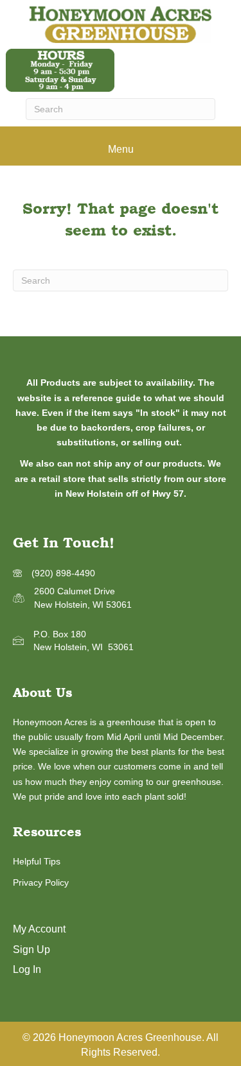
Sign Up (31, 949)
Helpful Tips (36, 861)
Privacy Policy (41, 882)
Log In (27, 969)
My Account (39, 929)
